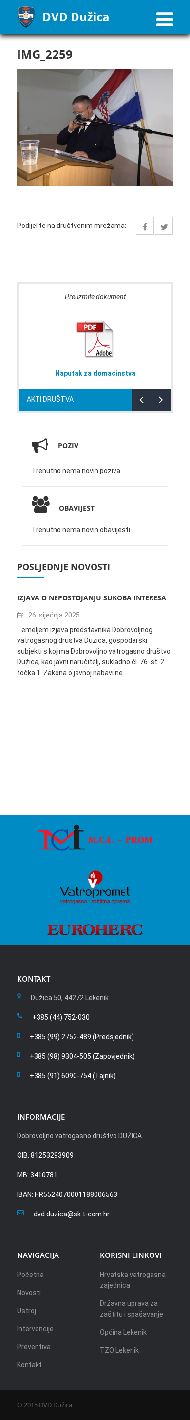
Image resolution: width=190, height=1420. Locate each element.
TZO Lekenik (119, 1350)
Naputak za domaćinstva (95, 373)
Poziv (68, 445)
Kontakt (29, 1365)
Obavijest (77, 508)
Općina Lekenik (123, 1332)
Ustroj (26, 1311)
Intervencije (35, 1329)
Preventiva (34, 1347)
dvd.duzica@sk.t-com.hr (72, 1214)
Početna (30, 1274)
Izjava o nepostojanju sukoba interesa (91, 597)
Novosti (29, 1293)
